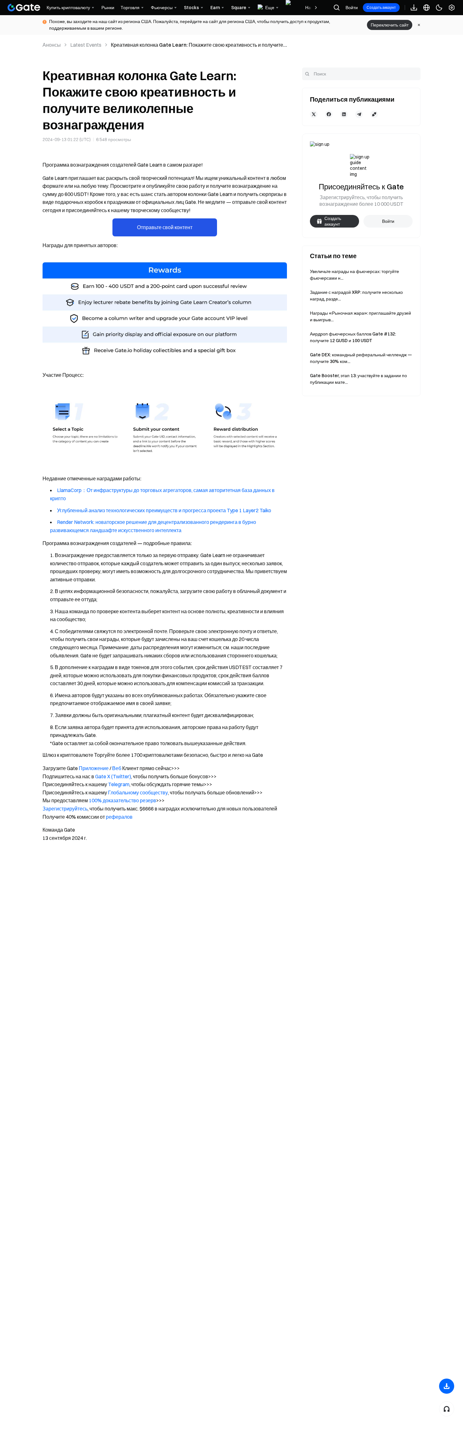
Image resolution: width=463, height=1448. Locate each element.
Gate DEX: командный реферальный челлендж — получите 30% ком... (361, 358)
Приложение (94, 768)
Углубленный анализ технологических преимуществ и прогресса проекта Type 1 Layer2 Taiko (164, 510)
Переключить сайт (390, 24)
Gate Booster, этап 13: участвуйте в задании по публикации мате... (358, 379)
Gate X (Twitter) (113, 776)
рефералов (119, 817)
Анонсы (52, 45)
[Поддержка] (446, 1408)
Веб (116, 768)
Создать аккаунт (381, 7)
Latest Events (85, 45)
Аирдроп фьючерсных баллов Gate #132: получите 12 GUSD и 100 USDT (353, 337)
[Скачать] (446, 1386)
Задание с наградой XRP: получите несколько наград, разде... (356, 295)
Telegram (118, 784)
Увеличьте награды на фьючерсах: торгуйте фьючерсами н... (354, 275)
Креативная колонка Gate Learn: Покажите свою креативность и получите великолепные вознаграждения (197, 45)
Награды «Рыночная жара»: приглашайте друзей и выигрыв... (360, 316)
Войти (352, 7)
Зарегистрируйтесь (65, 808)
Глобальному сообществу (138, 792)
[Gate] (24, 7)
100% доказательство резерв (122, 800)
